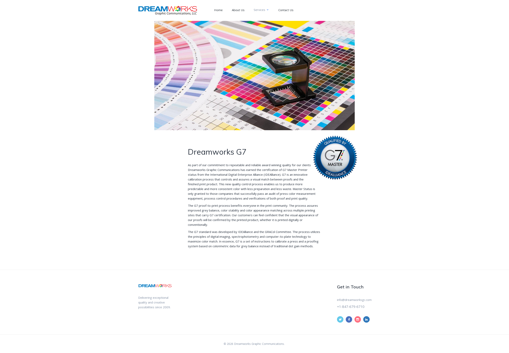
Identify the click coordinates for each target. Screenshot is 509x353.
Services (259, 10)
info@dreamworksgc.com (354, 300)
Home (218, 10)
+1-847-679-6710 (350, 306)
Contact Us (285, 10)
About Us (238, 10)
